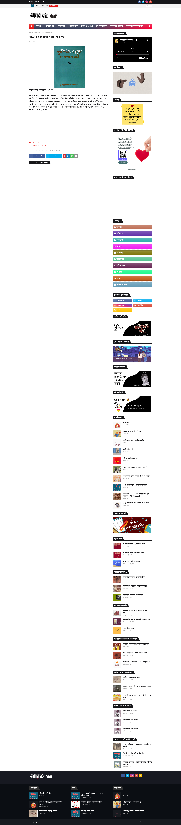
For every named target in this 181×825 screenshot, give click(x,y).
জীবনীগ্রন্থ (120, 259)
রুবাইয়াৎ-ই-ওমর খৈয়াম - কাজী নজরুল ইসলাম (136, 619)
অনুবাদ (119, 227)
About (37, 1)
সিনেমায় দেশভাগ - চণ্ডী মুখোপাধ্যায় (133, 753)
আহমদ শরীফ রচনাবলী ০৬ (130, 728)
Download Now (39, 146)
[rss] (122, 310)
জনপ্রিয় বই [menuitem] (50, 26)
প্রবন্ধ (51, 150)
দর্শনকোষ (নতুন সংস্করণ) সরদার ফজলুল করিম (136, 644)
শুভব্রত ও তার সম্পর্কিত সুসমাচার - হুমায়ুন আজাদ (137, 686)
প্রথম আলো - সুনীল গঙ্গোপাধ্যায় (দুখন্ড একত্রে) (136, 476)
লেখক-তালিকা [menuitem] (101, 26)
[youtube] (150, 1)
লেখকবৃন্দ (126, 422)
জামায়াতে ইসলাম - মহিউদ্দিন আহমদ (91, 802)
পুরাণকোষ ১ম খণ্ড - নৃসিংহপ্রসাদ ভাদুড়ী (134, 543)
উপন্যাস (120, 240)
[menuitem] (31, 26)
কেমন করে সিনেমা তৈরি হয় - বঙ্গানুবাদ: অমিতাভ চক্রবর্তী (137, 745)
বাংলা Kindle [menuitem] (87, 26)
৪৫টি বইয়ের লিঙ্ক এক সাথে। (131, 458)
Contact (43, 1)
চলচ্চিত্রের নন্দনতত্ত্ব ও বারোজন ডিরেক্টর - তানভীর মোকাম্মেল (137, 763)
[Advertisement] (69, 126)
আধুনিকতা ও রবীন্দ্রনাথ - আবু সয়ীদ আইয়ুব (135, 586)
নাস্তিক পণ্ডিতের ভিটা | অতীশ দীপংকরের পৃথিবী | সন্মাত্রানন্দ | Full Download (137, 495)
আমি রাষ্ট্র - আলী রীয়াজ (45, 793)
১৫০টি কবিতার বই (128, 449)
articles (36, 150)
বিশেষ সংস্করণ (122, 285)
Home (31, 1)
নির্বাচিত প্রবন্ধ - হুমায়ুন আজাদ (131, 677)
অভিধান (120, 233)
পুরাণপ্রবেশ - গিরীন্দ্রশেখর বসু (131, 561)
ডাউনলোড (121, 265)
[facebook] (139, 1)
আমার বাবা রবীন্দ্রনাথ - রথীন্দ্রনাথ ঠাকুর (134, 577)
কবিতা (119, 246)
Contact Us (148, 822)
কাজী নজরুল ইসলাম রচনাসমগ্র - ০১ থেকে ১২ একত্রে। (136, 611)
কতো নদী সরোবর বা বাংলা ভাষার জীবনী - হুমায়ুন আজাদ (137, 696)
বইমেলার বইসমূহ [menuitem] (116, 26)
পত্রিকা (119, 272)
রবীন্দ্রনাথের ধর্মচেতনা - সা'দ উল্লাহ (133, 595)
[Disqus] (69, 193)
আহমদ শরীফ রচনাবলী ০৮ (130, 711)
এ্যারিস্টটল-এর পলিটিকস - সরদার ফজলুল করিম (136, 662)
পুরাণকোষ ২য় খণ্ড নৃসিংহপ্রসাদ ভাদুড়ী (133, 552)
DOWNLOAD (35, 142)
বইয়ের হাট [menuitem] (74, 26)
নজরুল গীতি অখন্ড (128, 628)
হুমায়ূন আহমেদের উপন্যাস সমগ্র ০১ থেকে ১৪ (136, 503)
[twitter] (143, 1)
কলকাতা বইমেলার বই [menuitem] (134, 26)
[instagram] (146, 1)
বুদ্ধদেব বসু (37, 32)
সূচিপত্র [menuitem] (38, 26)
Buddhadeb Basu (44, 150)
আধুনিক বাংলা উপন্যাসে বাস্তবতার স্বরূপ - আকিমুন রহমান (93, 794)
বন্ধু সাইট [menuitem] (61, 26)
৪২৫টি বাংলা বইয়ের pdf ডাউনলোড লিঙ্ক (135, 485)
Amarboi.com (44, 822)
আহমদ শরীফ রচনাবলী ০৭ (130, 719)
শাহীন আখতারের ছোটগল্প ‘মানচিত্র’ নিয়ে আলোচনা (49, 5)
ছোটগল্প (120, 253)
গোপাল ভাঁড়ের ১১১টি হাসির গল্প (132, 431)
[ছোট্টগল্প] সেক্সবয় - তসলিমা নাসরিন (133, 440)
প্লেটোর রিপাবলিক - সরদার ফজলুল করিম (135, 653)
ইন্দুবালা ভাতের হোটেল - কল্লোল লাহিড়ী (135, 467)
